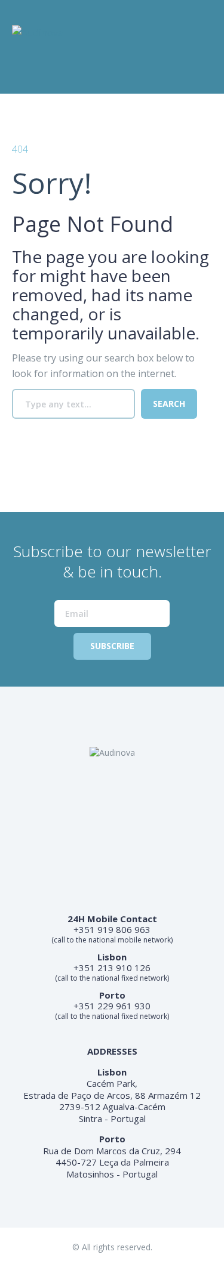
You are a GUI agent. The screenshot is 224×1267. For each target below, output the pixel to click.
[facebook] (20, 73)
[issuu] (44, 73)
